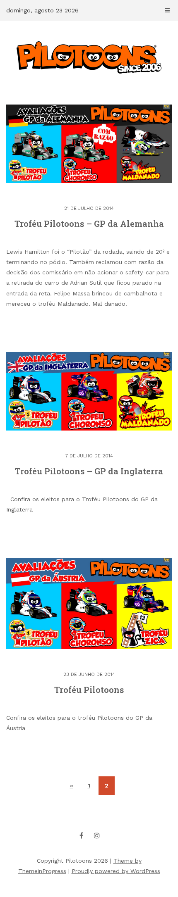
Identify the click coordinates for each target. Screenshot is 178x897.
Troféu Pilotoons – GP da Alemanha (89, 223)
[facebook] (81, 835)
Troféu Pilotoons (89, 689)
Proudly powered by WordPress (116, 871)
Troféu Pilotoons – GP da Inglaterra (89, 471)
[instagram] (97, 835)
